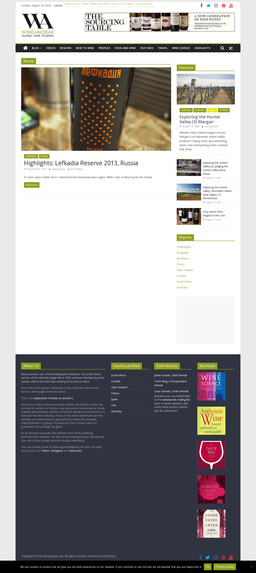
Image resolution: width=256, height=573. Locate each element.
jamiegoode (59, 169)
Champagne (184, 247)
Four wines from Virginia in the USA (214, 213)
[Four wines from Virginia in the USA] (189, 210)
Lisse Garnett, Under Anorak (171, 391)
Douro (181, 264)
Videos (50, 48)
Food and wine (125, 48)
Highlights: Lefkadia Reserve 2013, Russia (81, 163)
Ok (208, 567)
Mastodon (75, 450)
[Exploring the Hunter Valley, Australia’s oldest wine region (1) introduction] (189, 185)
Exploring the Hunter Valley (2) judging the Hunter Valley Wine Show (215, 168)
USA (113, 405)
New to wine (85, 48)
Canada (181, 276)
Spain (114, 399)
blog (35, 48)
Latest (212, 110)
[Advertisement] (206, 320)
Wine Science (181, 48)
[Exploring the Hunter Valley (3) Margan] (206, 76)
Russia (44, 156)
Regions (65, 48)
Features (146, 48)
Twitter (45, 450)
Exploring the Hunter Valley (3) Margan (200, 119)
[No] (251, 567)
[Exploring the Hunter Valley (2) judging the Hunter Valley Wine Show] (189, 161)
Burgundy (182, 252)
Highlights (202, 48)
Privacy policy (224, 567)
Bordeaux (183, 258)
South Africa (184, 281)
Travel (163, 48)
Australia (186, 110)
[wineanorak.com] (25, 48)
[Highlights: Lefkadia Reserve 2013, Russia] (96, 70)
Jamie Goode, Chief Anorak (170, 375)
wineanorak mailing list (176, 399)
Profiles (104, 48)
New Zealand (185, 270)
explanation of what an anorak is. (53, 398)
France (115, 393)
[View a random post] (231, 48)
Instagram (57, 450)
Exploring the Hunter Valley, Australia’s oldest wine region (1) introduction (108, 5)
